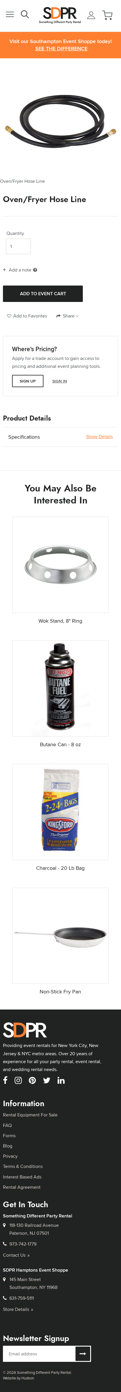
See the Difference (61, 48)
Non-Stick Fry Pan (60, 991)
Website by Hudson (18, 1378)
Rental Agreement (22, 1187)
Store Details (16, 1309)
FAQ (7, 1125)
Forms (9, 1135)
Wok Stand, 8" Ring (60, 620)
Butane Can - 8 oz (60, 744)
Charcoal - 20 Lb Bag (60, 868)
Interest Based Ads (22, 1177)
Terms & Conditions (23, 1166)
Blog (7, 1145)
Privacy (10, 1156)
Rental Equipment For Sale (30, 1114)
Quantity (15, 233)
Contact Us (14, 1255)
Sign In (59, 381)
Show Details (99, 436)
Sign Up (28, 381)
